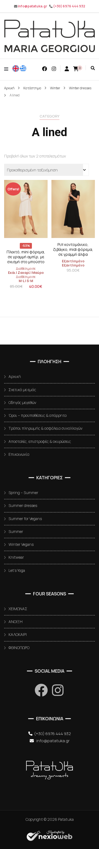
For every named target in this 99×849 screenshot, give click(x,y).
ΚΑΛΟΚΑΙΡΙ (18, 634)
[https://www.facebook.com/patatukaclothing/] (41, 690)
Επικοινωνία (19, 454)
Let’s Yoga (17, 570)
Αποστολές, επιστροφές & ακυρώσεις (40, 441)
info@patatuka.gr (32, 6)
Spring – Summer (23, 492)
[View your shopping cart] (76, 68)
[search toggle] (93, 68)
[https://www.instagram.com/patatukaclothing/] (57, 690)
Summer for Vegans (25, 518)
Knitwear (16, 557)
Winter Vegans (21, 544)
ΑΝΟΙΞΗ (16, 621)
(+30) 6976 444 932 (69, 6)
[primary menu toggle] (7, 69)
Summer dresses (23, 505)
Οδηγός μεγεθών (22, 402)
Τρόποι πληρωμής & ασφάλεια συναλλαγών (45, 428)
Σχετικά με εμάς (22, 389)
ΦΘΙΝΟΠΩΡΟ (19, 647)
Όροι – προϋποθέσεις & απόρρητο (38, 415)
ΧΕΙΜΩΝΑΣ (18, 608)
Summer (16, 531)
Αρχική (15, 376)
